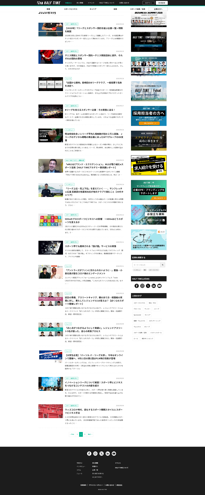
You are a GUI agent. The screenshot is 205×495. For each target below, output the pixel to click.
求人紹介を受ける (98, 473)
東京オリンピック (147, 338)
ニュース (68, 78)
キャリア (93, 9)
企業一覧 (95, 470)
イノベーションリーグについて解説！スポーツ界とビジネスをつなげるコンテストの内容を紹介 (93, 384)
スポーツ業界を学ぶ (71, 24)
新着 (48, 9)
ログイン (148, 3)
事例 (145, 270)
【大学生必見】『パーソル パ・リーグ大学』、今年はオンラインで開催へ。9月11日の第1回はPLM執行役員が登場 (94, 357)
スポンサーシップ (154, 321)
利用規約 (83, 485)
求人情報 (80, 3)
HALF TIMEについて (106, 3)
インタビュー (70, 130)
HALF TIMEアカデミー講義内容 (75, 160)
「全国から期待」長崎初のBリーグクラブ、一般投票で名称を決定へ (93, 84)
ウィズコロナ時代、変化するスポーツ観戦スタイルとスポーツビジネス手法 (94, 411)
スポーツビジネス (70, 9)
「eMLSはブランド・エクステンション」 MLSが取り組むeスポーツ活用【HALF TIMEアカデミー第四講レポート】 (94, 166)
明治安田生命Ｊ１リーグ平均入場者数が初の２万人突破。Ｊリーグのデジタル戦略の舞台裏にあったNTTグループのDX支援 (94, 137)
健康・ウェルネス (139, 321)
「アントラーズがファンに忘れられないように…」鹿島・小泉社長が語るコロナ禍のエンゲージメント (93, 272)
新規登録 (161, 3)
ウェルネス (137, 327)
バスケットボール (156, 333)
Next (89, 434)
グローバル (137, 309)
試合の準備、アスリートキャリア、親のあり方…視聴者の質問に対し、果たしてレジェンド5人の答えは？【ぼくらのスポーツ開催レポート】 (94, 300)
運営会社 (119, 485)
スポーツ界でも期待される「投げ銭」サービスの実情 (90, 246)
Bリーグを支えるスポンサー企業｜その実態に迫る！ (90, 109)
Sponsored (137, 315)
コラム (79, 470)
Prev (72, 434)
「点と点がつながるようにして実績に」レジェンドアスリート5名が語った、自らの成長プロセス (93, 329)
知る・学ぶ (152, 303)
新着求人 (95, 466)
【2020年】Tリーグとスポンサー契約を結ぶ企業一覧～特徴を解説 (94, 30)
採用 (115, 9)
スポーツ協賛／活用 (137, 9)
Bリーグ (147, 327)
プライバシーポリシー (96, 485)
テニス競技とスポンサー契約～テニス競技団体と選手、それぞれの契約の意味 (94, 57)
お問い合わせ (124, 3)
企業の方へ (158, 9)
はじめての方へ (97, 477)
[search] (162, 264)
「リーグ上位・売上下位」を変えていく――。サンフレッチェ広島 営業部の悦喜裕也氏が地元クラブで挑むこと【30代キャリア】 (94, 191)
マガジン (68, 3)
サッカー (147, 309)
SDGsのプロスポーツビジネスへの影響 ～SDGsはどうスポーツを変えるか (94, 220)
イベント (91, 3)
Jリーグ (156, 309)
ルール (136, 338)
